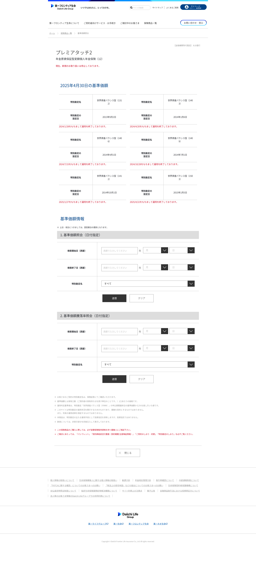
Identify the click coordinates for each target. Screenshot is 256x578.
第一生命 (117, 523)
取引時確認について (165, 480)
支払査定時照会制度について (63, 490)
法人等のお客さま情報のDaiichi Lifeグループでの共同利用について (80, 495)
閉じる (128, 453)
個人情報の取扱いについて (62, 480)
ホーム (52, 33)
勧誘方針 (126, 480)
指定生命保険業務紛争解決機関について (99, 490)
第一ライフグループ (97, 523)
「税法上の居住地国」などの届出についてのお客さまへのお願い (134, 485)
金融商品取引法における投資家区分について (180, 490)
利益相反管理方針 (143, 480)
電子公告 (151, 490)
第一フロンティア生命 (139, 523)
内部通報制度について (189, 480)
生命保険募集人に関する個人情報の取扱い (98, 480)
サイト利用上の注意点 (132, 490)
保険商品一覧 (66, 33)
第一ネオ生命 (159, 523)
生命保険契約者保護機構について (183, 485)
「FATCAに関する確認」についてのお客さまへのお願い (75, 485)
